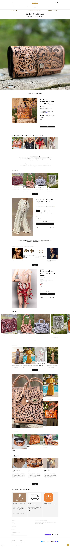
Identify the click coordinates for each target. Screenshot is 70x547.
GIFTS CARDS (15, 515)
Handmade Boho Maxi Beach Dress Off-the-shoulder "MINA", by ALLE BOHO (52, 365)
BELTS (13, 450)
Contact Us (13, 529)
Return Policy (13, 523)
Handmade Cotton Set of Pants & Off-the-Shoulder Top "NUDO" (17, 365)
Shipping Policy (14, 526)
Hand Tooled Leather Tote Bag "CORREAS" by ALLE (52, 189)
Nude (46, 115)
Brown (50, 115)
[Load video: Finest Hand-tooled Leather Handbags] (27, 401)
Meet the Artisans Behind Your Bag (35, 469)
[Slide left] (33, 340)
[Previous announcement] (26, 10)
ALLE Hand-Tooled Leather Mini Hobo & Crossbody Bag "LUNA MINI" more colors (28, 189)
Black (42, 117)
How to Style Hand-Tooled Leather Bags (49, 469)
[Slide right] (37, 340)
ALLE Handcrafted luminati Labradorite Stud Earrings (29, 256)
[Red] (40, 284)
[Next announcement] (44, 10)
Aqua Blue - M (39, 214)
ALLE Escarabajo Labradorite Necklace (51, 260)
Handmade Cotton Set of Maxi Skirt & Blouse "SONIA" (29, 365)
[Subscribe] (26, 535)
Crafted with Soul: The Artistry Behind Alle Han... (19, 469)
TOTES (28, 446)
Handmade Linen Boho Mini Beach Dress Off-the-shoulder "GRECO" (40, 363)
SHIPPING (29, 510)
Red (53, 115)
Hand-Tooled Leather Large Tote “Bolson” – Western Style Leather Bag (17, 187)
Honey (42, 115)
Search (12, 522)
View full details (52, 227)
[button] (12, 3)
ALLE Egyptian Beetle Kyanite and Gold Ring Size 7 (17, 260)
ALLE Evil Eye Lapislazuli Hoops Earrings (40, 256)
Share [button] (37, 227)
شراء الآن (48, 126)
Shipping (41, 109)
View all (35, 193)
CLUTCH (44, 447)
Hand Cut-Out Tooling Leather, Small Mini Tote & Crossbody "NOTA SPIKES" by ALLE (40, 187)
